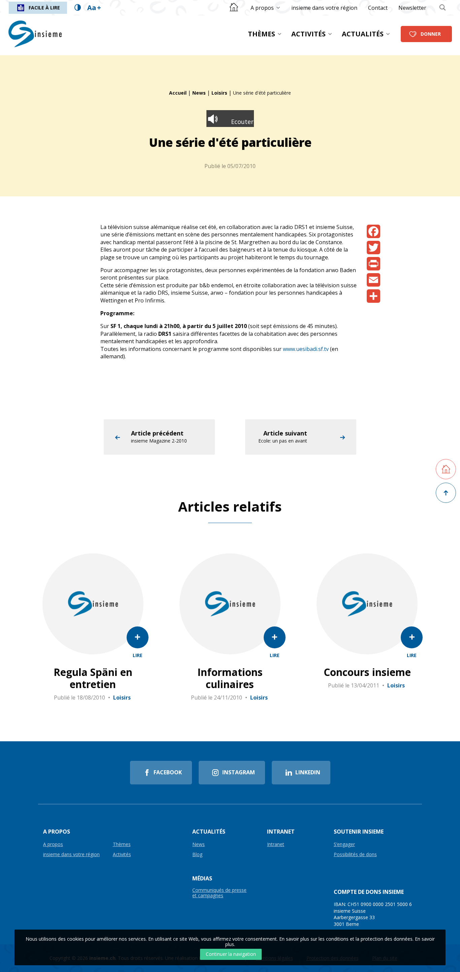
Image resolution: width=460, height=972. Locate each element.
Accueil (178, 93)
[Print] (373, 264)
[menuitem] (265, 7)
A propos (262, 7)
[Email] (373, 280)
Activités (308, 33)
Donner (431, 34)
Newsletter (412, 7)
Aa (94, 7)
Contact (378, 7)
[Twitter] (373, 247)
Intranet (275, 844)
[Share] (373, 296)
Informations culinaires (230, 678)
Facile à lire (44, 7)
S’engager (344, 844)
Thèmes (261, 33)
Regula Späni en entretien (93, 678)
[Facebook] (373, 231)
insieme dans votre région (324, 7)
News (199, 93)
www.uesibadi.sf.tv (306, 349)
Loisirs (219, 93)
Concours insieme (367, 672)
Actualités (363, 33)
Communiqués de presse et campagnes (219, 892)
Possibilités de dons (355, 854)
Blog (197, 854)
